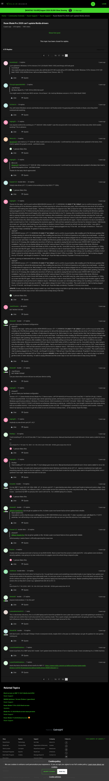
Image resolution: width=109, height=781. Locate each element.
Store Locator (6, 748)
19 (66, 55)
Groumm (12, 484)
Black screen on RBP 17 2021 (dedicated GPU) (19, 693)
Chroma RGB (22, 745)
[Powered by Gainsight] (54, 730)
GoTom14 (13, 104)
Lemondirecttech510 (16, 611)
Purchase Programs (8, 752)
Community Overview (16, 16)
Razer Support (32, 16)
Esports (20, 752)
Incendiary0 (13, 62)
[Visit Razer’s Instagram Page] (66, 746)
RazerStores (6, 742)
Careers (51, 745)
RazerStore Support (39, 748)
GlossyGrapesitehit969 (17, 84)
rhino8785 (13, 630)
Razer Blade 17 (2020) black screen (16, 718)
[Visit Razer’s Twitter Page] (66, 753)
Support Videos (38, 758)
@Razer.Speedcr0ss (16, 511)
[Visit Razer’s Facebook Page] (66, 742)
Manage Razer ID (39, 755)
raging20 (13, 121)
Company (52, 739)
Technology (21, 742)
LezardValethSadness (17, 647)
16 (55, 55)
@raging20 (13, 142)
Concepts (21, 748)
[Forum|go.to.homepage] (16, 4)
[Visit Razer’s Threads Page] (66, 749)
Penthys (12, 434)
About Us (52, 742)
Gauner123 (13, 182)
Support (36, 739)
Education (6, 758)
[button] (2, 4)
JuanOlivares (14, 306)
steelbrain (13, 571)
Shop (4, 739)
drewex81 (13, 321)
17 (59, 55)
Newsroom (52, 748)
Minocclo (13, 138)
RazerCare (37, 752)
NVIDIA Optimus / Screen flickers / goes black (19, 699)
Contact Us (52, 755)
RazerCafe (6, 745)
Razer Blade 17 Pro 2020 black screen (16, 705)
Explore (20, 739)
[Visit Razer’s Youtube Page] (66, 756)
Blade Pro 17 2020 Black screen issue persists (19, 711)
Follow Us (67, 739)
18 (63, 55)
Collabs (20, 755)
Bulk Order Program (8, 755)
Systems (6, 708)
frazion (12, 549)
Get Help (36, 742)
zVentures (52, 752)
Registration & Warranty (40, 745)
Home (4, 16)
